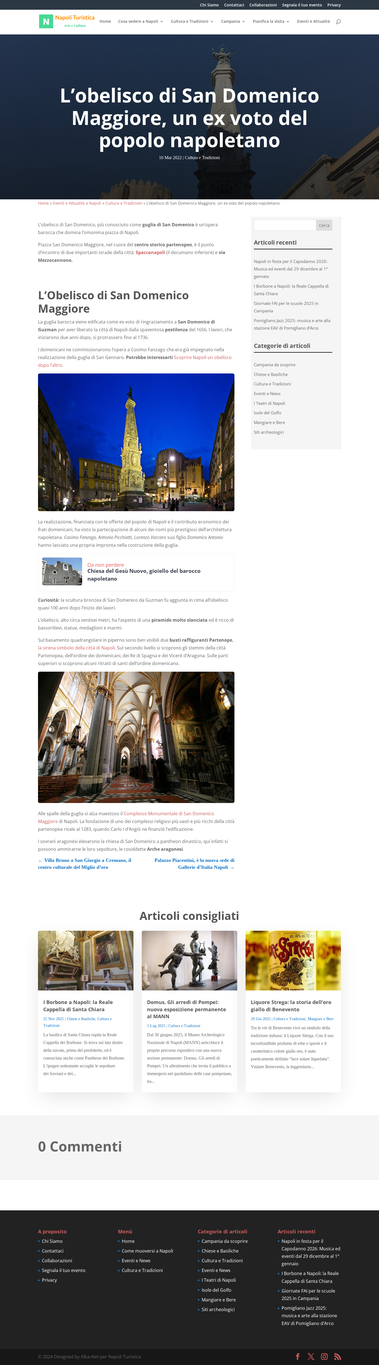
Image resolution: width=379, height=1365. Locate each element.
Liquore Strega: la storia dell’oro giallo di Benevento (291, 1005)
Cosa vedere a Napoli (138, 21)
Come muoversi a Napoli (147, 1251)
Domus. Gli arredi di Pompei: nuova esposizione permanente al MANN (186, 1009)
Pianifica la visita (268, 21)
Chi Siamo (209, 5)
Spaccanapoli (150, 252)
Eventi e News (267, 393)
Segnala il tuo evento (302, 5)
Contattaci (234, 5)
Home (105, 21)
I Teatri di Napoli (269, 403)
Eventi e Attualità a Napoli (77, 203)
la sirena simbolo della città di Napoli (76, 648)
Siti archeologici (269, 432)
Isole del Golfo (267, 412)
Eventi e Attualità (313, 21)
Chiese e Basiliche (271, 374)
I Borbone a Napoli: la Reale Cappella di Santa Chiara (78, 1005)
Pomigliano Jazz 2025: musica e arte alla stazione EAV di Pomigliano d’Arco (309, 1315)
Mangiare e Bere (269, 422)
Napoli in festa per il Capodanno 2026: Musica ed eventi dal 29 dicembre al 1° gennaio (291, 269)
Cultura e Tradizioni (189, 21)
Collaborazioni (263, 5)
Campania (230, 21)
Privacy (334, 5)
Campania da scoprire (274, 364)
